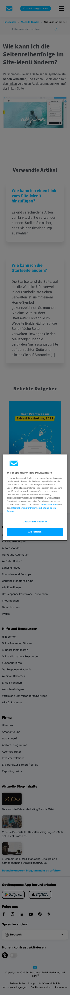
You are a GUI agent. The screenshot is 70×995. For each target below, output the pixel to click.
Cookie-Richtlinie (49, 504)
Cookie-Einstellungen (35, 521)
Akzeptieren (35, 532)
